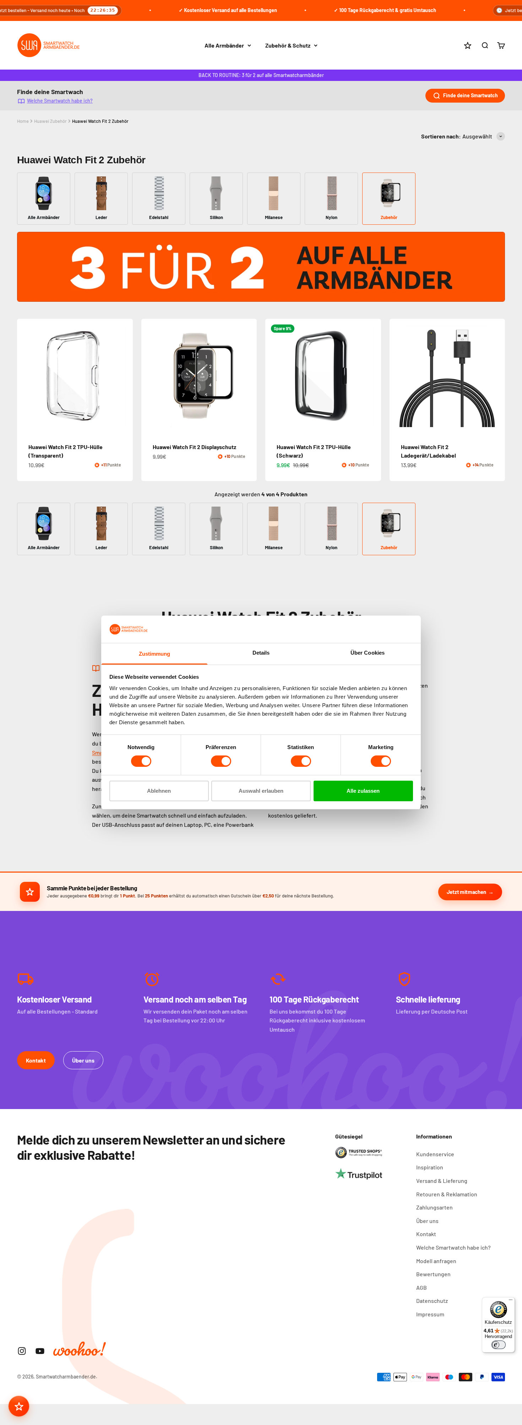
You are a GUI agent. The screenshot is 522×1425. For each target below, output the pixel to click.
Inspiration (429, 1167)
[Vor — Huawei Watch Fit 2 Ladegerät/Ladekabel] (496, 376)
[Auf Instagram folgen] (22, 1351)
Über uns (83, 1060)
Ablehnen (159, 791)
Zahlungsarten (434, 1207)
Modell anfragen (436, 1260)
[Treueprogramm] (19, 1406)
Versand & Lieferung (441, 1180)
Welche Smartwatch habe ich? (60, 100)
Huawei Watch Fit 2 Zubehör (100, 121)
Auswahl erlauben (261, 791)
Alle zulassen (363, 791)
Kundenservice (435, 1154)
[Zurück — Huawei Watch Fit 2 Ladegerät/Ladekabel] (398, 376)
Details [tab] (261, 653)
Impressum (430, 1314)
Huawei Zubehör (50, 121)
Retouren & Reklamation (446, 1194)
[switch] (221, 761)
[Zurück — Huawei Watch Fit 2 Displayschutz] (150, 376)
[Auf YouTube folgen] (40, 1351)
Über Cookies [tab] (367, 653)
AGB (421, 1287)
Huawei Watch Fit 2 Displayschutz (194, 446)
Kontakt (36, 1060)
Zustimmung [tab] (154, 654)
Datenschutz (432, 1300)
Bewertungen (433, 1274)
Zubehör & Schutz (287, 45)
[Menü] (510, 1301)
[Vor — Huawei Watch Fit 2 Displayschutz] (248, 376)
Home (23, 121)
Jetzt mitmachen (466, 892)
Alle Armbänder (224, 45)
